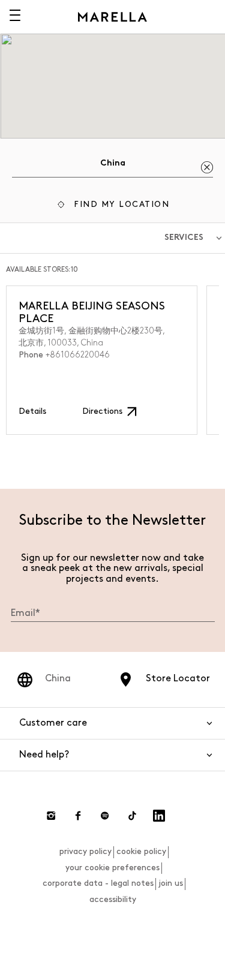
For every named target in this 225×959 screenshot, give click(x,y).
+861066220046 (78, 355)
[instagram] (51, 816)
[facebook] (78, 816)
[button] (112, 206)
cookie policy (141, 851)
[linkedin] (159, 816)
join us (170, 883)
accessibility (112, 899)
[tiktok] (132, 816)
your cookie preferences (112, 867)
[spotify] (105, 816)
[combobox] (112, 166)
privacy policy (85, 851)
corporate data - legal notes (98, 883)
